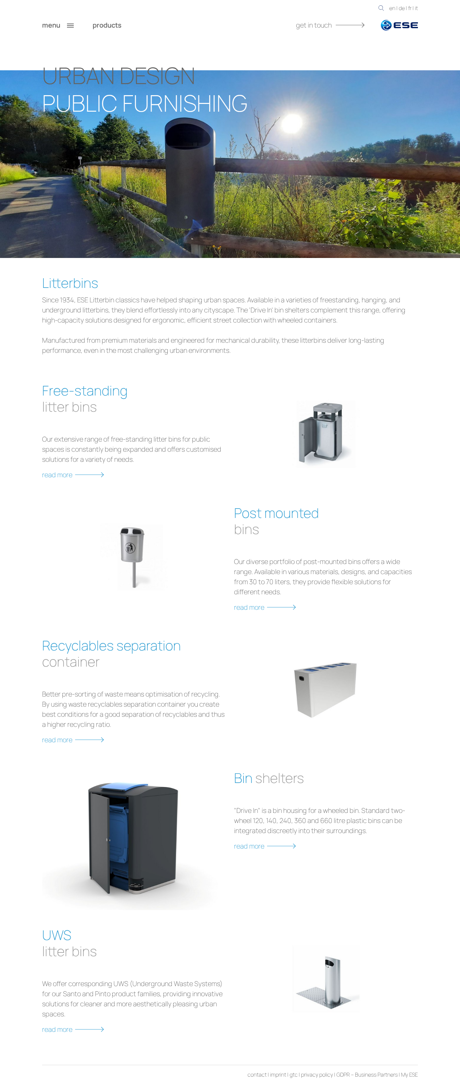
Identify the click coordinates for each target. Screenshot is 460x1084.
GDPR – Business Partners (367, 1074)
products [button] (108, 25)
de (402, 8)
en (392, 8)
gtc (294, 1074)
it (416, 8)
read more (57, 474)
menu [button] (52, 25)
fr (410, 8)
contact (257, 1074)
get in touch (314, 25)
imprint (278, 1074)
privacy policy (317, 1074)
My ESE (409, 1074)
